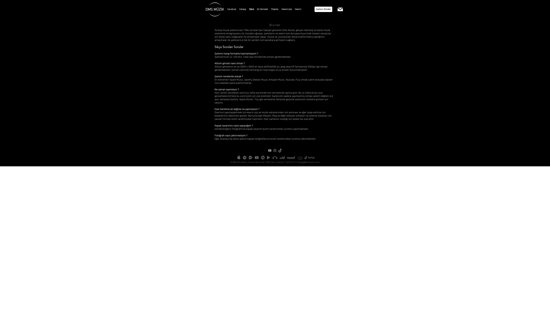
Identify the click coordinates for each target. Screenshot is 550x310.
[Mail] (340, 9)
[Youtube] (270, 150)
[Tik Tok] (280, 150)
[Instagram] (275, 150)
